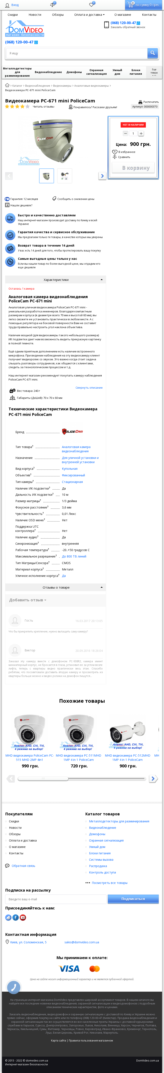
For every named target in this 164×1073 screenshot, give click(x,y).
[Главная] (7, 85)
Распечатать (151, 102)
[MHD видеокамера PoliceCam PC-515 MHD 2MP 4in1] (29, 731)
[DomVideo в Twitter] (8, 917)
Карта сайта (58, 1040)
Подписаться (133, 898)
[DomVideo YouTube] (23, 917)
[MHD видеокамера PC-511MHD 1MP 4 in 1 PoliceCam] (78, 731)
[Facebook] (15, 917)
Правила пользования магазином (91, 1040)
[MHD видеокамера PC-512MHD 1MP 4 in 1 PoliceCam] (127, 731)
